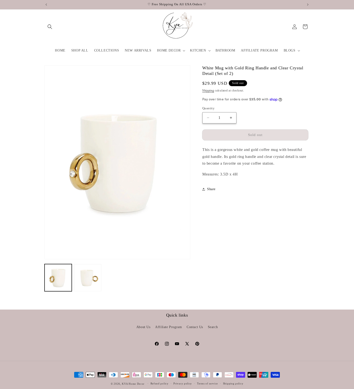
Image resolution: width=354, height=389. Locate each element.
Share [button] (211, 189)
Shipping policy (233, 383)
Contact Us (195, 327)
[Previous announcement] (46, 4)
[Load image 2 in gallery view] (87, 277)
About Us (143, 327)
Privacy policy (182, 383)
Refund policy (160, 383)
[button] (50, 26)
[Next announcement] (307, 4)
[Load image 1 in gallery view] (58, 277)
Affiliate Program (168, 327)
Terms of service (207, 383)
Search (213, 327)
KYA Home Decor (133, 383)
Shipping (208, 90)
